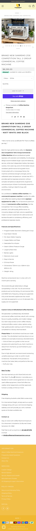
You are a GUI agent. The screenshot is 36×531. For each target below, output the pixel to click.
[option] (18, 31)
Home (17, 13)
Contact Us (5, 458)
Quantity (5, 84)
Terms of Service (7, 496)
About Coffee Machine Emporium (13, 452)
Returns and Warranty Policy (11, 490)
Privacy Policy (6, 499)
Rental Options (6, 472)
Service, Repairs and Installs (10, 475)
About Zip (5, 461)
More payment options (18, 101)
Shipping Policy (7, 493)
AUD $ (17, 518)
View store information (12, 112)
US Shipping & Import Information (13, 481)
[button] (9, 45)
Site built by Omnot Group (18, 526)
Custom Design (7, 470)
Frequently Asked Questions (11, 455)
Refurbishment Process (9, 478)
